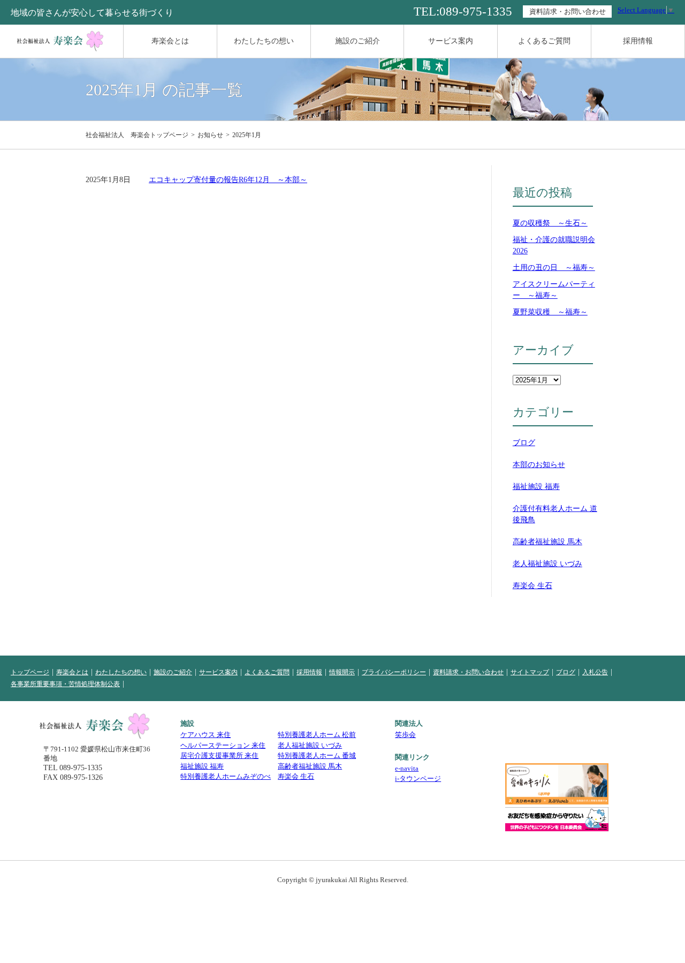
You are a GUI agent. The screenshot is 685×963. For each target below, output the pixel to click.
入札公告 (595, 672)
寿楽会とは (170, 41)
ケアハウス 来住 (205, 735)
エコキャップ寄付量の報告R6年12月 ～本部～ (228, 180)
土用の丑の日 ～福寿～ (554, 268)
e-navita (406, 768)
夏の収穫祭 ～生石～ (550, 223)
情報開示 (342, 672)
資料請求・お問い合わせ (567, 11)
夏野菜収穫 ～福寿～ (550, 312)
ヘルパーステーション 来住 (222, 745)
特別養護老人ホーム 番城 (317, 755)
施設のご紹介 (357, 41)
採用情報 (638, 41)
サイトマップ (530, 672)
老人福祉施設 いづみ (547, 564)
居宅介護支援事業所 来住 (219, 755)
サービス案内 (450, 41)
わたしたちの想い (264, 41)
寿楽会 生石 (532, 586)
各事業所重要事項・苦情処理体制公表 (65, 684)
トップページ (30, 672)
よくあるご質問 (544, 41)
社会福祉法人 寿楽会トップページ (137, 135)
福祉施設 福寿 (536, 487)
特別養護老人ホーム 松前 (317, 735)
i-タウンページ (418, 778)
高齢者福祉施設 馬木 (547, 542)
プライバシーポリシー (394, 672)
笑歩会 (405, 735)
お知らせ (210, 135)
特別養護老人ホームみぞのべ (225, 776)
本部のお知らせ (539, 465)
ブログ (524, 443)
